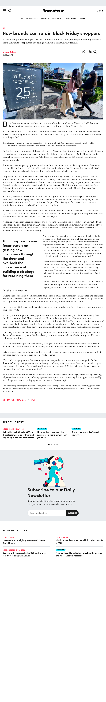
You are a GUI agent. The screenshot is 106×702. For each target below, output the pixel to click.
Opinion (42, 429)
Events (81, 18)
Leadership (70, 18)
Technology (32, 18)
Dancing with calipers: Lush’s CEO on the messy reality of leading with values (25, 554)
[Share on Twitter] (84, 52)
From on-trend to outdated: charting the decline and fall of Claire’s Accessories (79, 554)
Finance (45, 18)
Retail (32, 400)
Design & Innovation (13, 429)
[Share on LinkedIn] (90, 52)
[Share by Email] (95, 52)
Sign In (100, 10)
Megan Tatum (9, 51)
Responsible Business (14, 550)
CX (4, 28)
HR (22, 18)
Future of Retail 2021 (17, 400)
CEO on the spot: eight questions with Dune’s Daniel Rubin (24, 541)
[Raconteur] (53, 10)
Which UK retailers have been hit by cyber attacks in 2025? (79, 541)
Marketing (57, 18)
